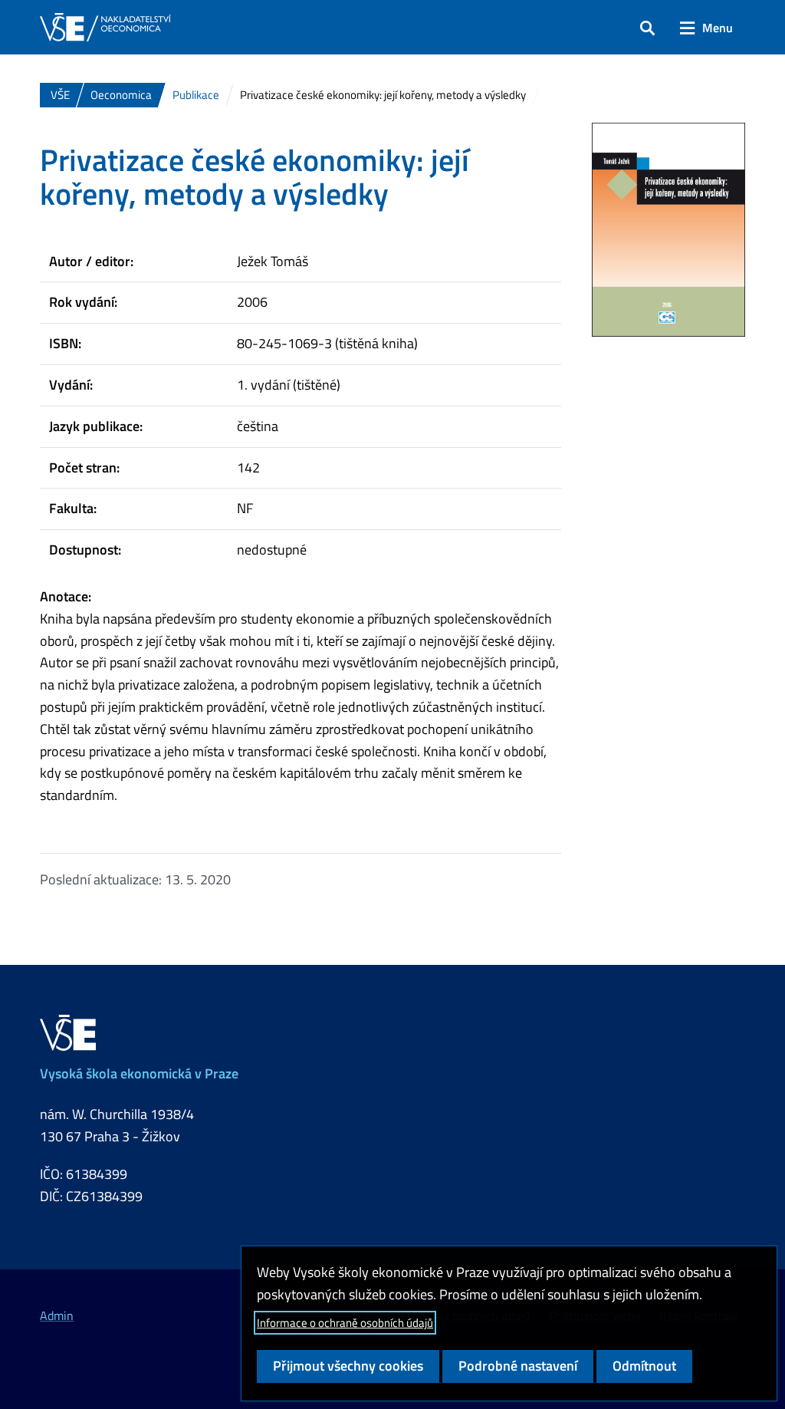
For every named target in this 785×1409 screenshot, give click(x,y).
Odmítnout (644, 1365)
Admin (57, 1315)
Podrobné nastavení (517, 1365)
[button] (647, 27)
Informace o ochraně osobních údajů (345, 1323)
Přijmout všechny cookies (348, 1365)
